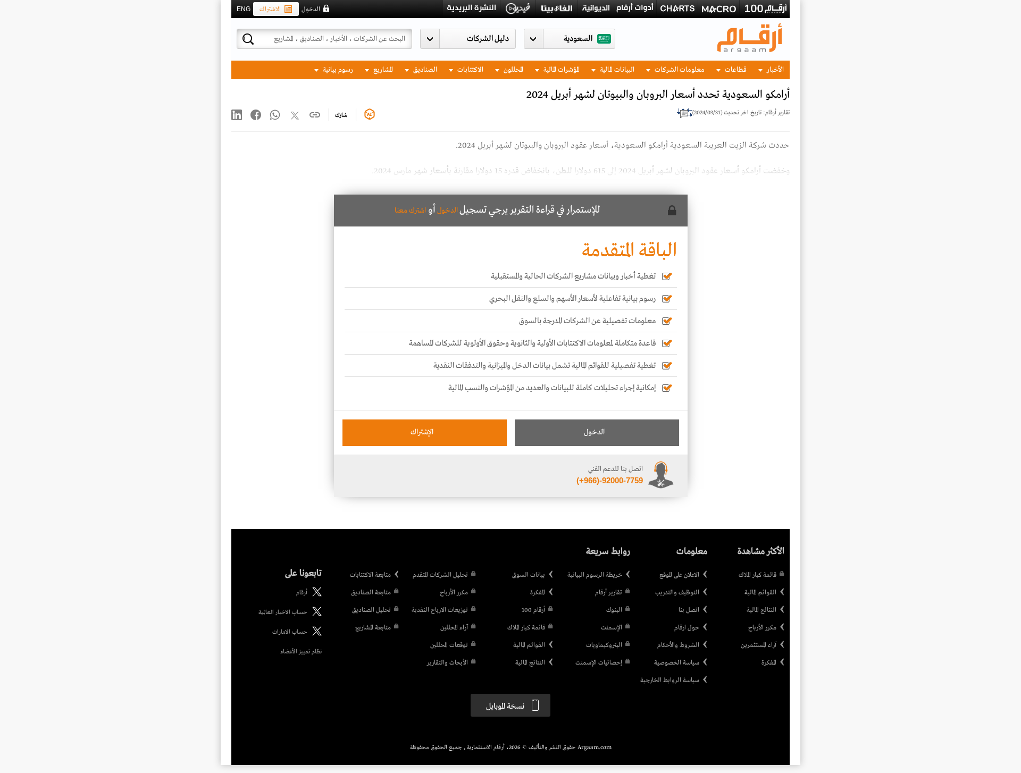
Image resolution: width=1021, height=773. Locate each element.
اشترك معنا (410, 210)
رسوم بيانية (337, 69)
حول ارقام (686, 628)
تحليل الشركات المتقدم (440, 575)
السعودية (578, 38)
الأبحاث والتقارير (447, 663)
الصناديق (424, 69)
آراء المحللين (454, 628)
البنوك (614, 610)
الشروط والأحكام (678, 645)
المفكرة (768, 663)
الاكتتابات (469, 69)
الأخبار (774, 69)
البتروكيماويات (604, 645)
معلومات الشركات (679, 69)
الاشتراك (270, 9)
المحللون (512, 69)
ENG (243, 9)
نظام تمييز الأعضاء (301, 652)
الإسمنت (611, 628)
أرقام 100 (533, 610)
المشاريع (382, 69)
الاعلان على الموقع (679, 575)
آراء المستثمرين (758, 645)
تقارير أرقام (608, 593)
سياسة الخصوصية (676, 663)
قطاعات (735, 69)
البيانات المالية (616, 69)
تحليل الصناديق (371, 610)
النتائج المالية (761, 610)
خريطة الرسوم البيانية (594, 575)
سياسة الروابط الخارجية (669, 680)
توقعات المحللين (449, 645)
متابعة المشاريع (373, 628)
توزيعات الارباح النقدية (440, 610)
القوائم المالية (760, 593)
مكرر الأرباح (762, 628)
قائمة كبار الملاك (757, 575)
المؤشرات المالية (561, 69)
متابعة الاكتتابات (370, 575)
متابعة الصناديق (371, 593)
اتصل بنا (689, 610)
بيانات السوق (528, 575)
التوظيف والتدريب (677, 593)
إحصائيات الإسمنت (598, 663)
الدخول (311, 9)
